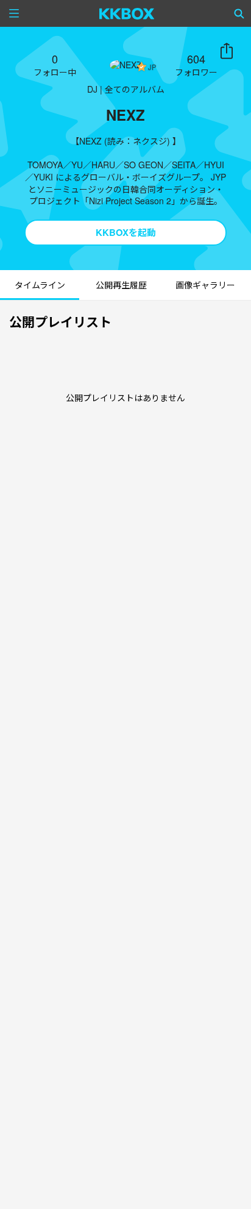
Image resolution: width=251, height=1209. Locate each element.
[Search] (239, 13)
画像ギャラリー (205, 285)
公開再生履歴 (121, 285)
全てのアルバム (134, 89)
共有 (226, 51)
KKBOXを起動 (126, 232)
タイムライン (40, 285)
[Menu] (14, 13)
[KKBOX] (127, 13)
